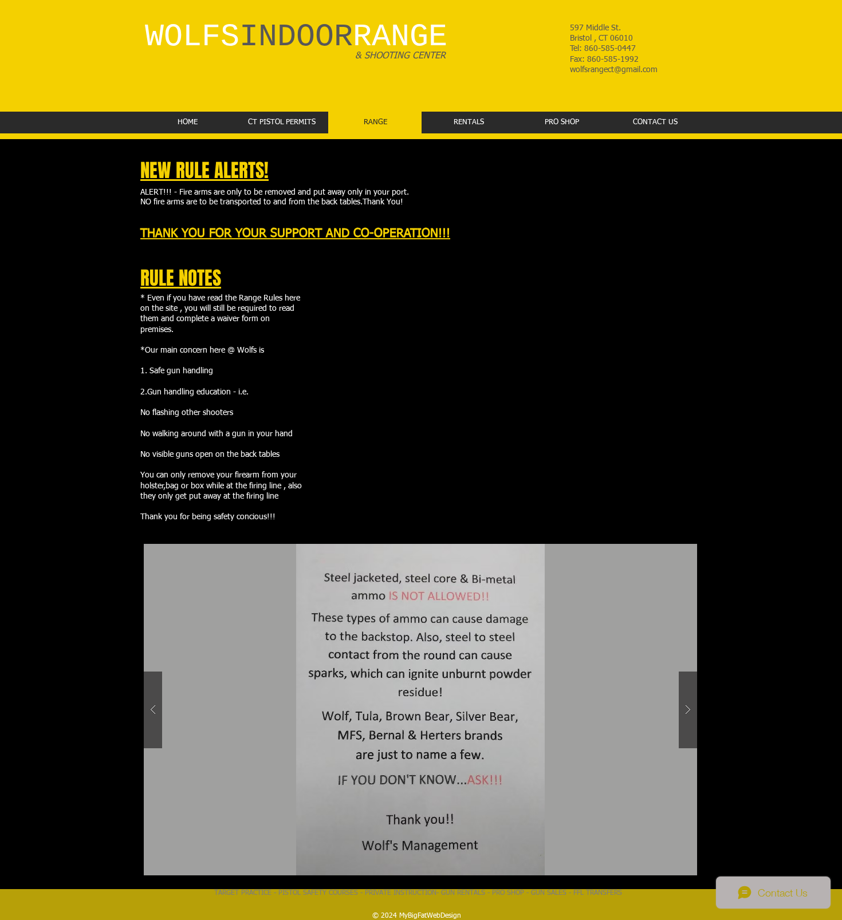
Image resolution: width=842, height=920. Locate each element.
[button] (420, 709)
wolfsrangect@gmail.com (614, 70)
